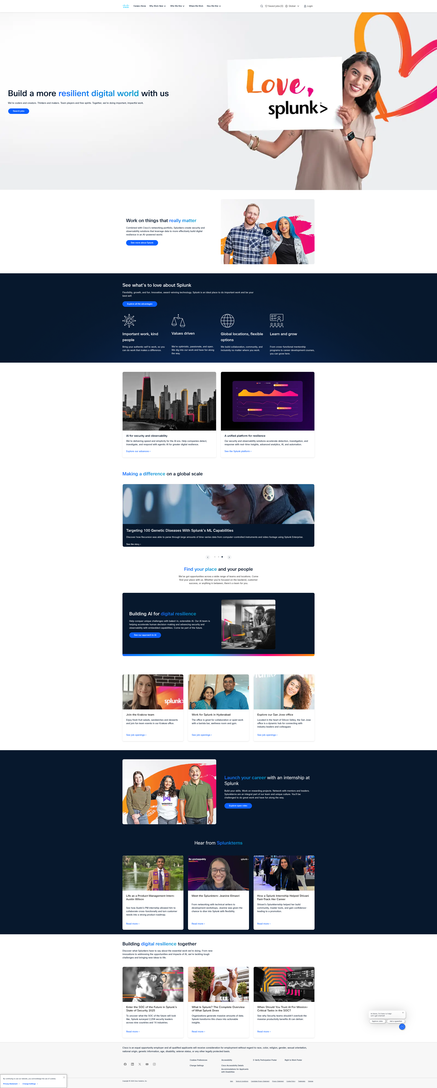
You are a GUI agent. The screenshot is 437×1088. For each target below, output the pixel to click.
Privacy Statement (278, 1081)
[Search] (261, 6)
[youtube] (147, 1064)
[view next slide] (229, 557)
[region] (33, 1081)
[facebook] (125, 1064)
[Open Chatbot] (402, 1027)
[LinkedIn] (132, 1064)
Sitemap (310, 1081)
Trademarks (301, 1081)
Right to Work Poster (293, 1060)
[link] (18, 111)
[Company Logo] (126, 6)
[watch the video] (267, 231)
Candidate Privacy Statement (260, 1081)
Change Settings (197, 1065)
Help (231, 1081)
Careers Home (139, 6)
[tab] (214, 556)
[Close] (64, 1077)
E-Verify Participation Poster (265, 1060)
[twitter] (139, 1064)
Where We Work (196, 6)
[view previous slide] (208, 557)
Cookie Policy (291, 1081)
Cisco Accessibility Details (232, 1065)
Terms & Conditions (242, 1081)
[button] (308, 6)
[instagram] (154, 1064)
